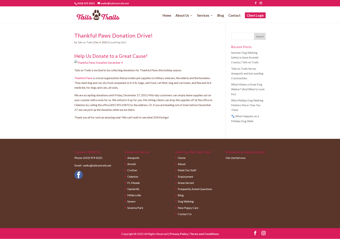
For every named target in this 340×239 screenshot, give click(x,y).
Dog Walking (186, 201)
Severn (131, 201)
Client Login (255, 15)
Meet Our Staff (187, 170)
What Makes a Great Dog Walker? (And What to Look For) (248, 89)
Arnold (131, 164)
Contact (234, 15)
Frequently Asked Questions (195, 189)
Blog (220, 15)
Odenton (132, 176)
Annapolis (133, 157)
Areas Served (186, 182)
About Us (182, 15)
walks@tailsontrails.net (97, 165)
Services (203, 15)
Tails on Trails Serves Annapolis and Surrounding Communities (247, 73)
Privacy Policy (179, 233)
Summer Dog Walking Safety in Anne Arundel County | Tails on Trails (245, 57)
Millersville (134, 195)
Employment (185, 176)
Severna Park (135, 207)
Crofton (132, 170)
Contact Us (185, 214)
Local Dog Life (117, 42)
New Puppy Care (188, 207)
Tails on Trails (85, 42)
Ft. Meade (133, 182)
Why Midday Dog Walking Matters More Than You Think (247, 105)
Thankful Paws (83, 78)
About (182, 164)
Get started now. (236, 157)
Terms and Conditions (204, 233)
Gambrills (133, 189)
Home (167, 15)
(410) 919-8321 (86, 3)
